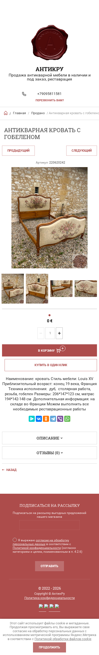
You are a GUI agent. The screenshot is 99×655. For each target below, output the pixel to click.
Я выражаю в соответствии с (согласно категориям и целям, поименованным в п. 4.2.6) (47, 546)
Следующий (82, 150)
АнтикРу (49, 69)
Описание (48, 438)
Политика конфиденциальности (49, 598)
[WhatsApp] (67, 419)
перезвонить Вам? (50, 100)
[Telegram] (53, 419)
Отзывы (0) (48, 452)
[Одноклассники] (46, 419)
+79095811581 (49, 94)
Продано (38, 113)
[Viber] (60, 419)
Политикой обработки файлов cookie (63, 639)
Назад (11, 469)
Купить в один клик (51, 365)
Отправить (49, 566)
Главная (19, 113)
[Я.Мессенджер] (32, 419)
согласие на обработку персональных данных (41, 542)
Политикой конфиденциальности (37, 548)
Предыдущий (18, 150)
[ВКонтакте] (39, 419)
